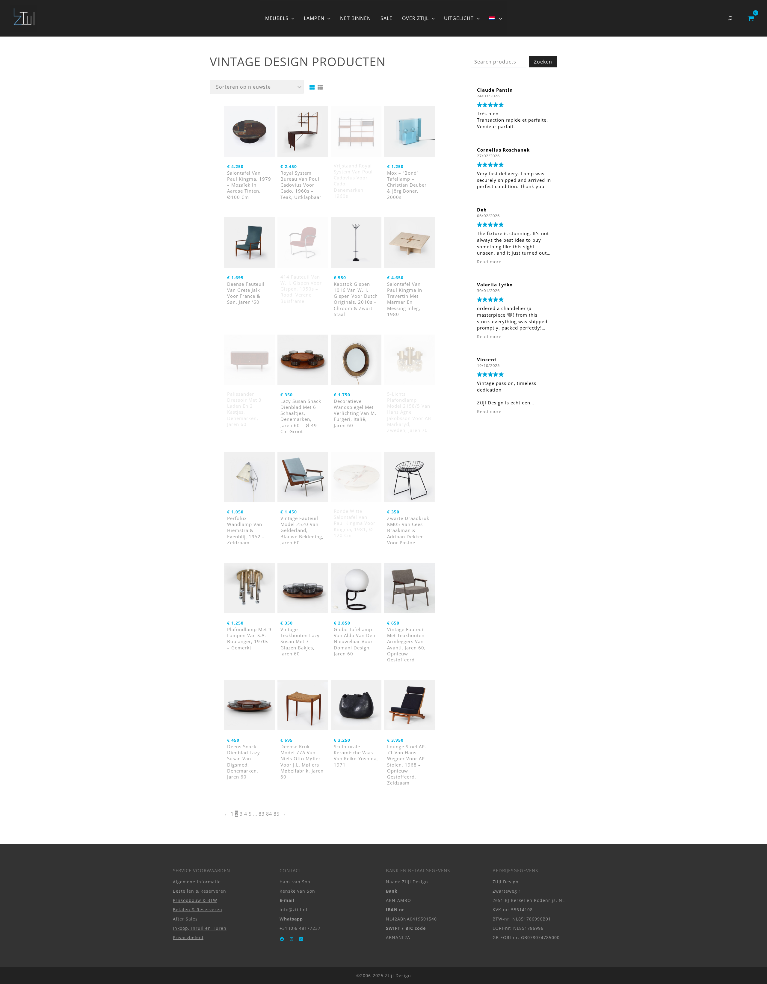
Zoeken (543, 61)
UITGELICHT (459, 18)
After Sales (185, 919)
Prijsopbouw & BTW (195, 900)
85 (277, 814)
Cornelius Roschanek (503, 150)
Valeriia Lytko (495, 285)
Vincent (487, 359)
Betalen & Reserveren (197, 909)
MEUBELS (277, 18)
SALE (386, 18)
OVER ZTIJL (415, 18)
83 (262, 814)
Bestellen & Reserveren (199, 891)
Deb (482, 210)
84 (269, 814)
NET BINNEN (355, 18)
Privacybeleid (188, 937)
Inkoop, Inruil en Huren (200, 928)
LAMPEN (314, 18)
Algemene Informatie (197, 882)
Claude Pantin (495, 90)
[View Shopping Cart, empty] (751, 18)
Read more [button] (489, 261)
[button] (292, 18)
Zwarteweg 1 (507, 891)
